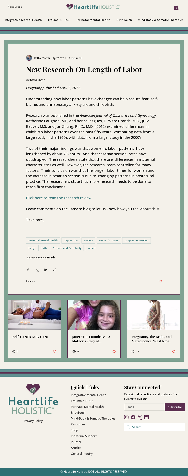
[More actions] (160, 58)
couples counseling (136, 240)
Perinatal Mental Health (41, 257)
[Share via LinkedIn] (46, 270)
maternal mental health (43, 240)
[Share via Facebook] (28, 270)
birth (44, 248)
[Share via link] (55, 270)
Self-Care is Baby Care (30, 337)
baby (31, 248)
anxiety (88, 240)
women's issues (108, 240)
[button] (176, 7)
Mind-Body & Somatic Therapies (93, 418)
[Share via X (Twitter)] (37, 270)
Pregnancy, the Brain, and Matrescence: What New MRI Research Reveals (152, 339)
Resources (78, 424)
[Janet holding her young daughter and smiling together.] (94, 315)
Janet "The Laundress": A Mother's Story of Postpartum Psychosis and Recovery (92, 339)
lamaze (92, 248)
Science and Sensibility (67, 248)
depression (71, 240)
